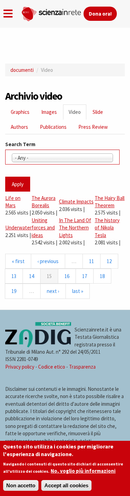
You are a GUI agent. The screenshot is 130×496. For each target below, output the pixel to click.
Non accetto (20, 485)
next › (53, 291)
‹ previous (48, 261)
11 (91, 261)
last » (77, 291)
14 (31, 276)
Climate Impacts (76, 201)
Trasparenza (82, 366)
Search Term (20, 144)
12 (109, 261)
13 (13, 276)
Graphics (20, 112)
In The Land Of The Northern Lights (75, 227)
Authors (19, 127)
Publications (53, 127)
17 (84, 276)
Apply (18, 184)
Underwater (18, 227)
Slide (98, 112)
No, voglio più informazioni (83, 471)
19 (13, 291)
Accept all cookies (66, 485)
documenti (22, 70)
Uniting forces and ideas (43, 227)
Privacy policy (19, 366)
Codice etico (51, 366)
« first (18, 261)
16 (66, 276)
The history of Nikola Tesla (107, 227)
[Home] (52, 12)
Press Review (93, 127)
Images (49, 112)
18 (102, 276)
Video (77, 114)
